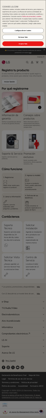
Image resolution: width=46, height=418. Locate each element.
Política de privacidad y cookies (31, 16)
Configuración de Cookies (23, 30)
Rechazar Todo (23, 37)
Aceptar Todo (23, 44)
